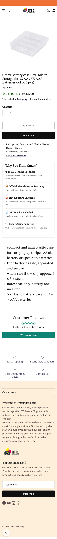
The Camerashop (17, 526)
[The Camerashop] (28, 10)
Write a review (28, 334)
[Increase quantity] (16, 113)
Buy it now (28, 135)
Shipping (22, 99)
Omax (9, 87)
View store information (16, 155)
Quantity (7, 106)
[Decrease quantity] (5, 113)
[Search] (9, 10)
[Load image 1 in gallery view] (28, 43)
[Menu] (3, 10)
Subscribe (28, 493)
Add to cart (28, 125)
